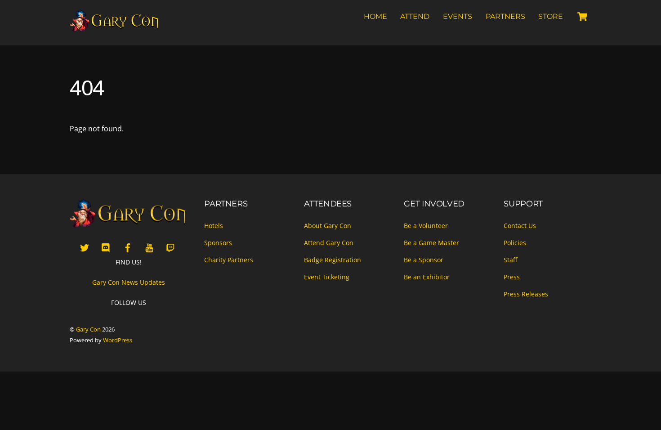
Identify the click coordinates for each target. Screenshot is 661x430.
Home (375, 16)
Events (457, 16)
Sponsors (218, 242)
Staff (510, 259)
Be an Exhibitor (427, 277)
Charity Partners (228, 259)
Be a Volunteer (426, 225)
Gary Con (88, 329)
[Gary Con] (115, 28)
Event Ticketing (326, 277)
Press (512, 277)
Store (550, 16)
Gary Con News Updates (128, 282)
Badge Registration (332, 259)
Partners (505, 16)
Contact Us (520, 225)
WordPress (117, 340)
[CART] (582, 17)
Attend (414, 16)
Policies (515, 242)
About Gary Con (327, 225)
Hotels (213, 225)
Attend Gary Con (328, 242)
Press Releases (526, 294)
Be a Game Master (431, 242)
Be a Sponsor (423, 259)
